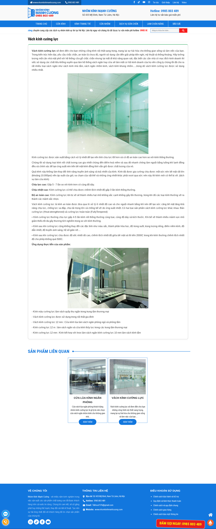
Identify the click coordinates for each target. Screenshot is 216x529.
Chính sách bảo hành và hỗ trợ (166, 496)
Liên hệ (176, 2)
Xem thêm (87, 422)
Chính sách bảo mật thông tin (165, 514)
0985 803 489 (73, 2)
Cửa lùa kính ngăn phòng (87, 400)
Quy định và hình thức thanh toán (167, 501)
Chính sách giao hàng (162, 509)
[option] (87, 390)
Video (184, 2)
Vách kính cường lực (128, 397)
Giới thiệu (166, 2)
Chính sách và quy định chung (165, 505)
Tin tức (156, 2)
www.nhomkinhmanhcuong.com (47, 2)
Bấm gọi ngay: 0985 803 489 (180, 524)
